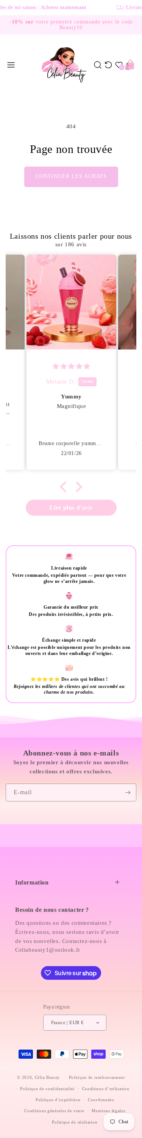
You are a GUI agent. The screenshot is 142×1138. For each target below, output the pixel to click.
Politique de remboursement (97, 1077)
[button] (11, 65)
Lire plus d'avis (71, 507)
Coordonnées (101, 1099)
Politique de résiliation (74, 1122)
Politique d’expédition (58, 1099)
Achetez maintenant (38, 7)
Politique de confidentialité (47, 1088)
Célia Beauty (47, 1077)
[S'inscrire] (127, 792)
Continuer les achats (71, 176)
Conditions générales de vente (54, 1110)
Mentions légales (108, 1110)
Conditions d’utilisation (106, 1088)
